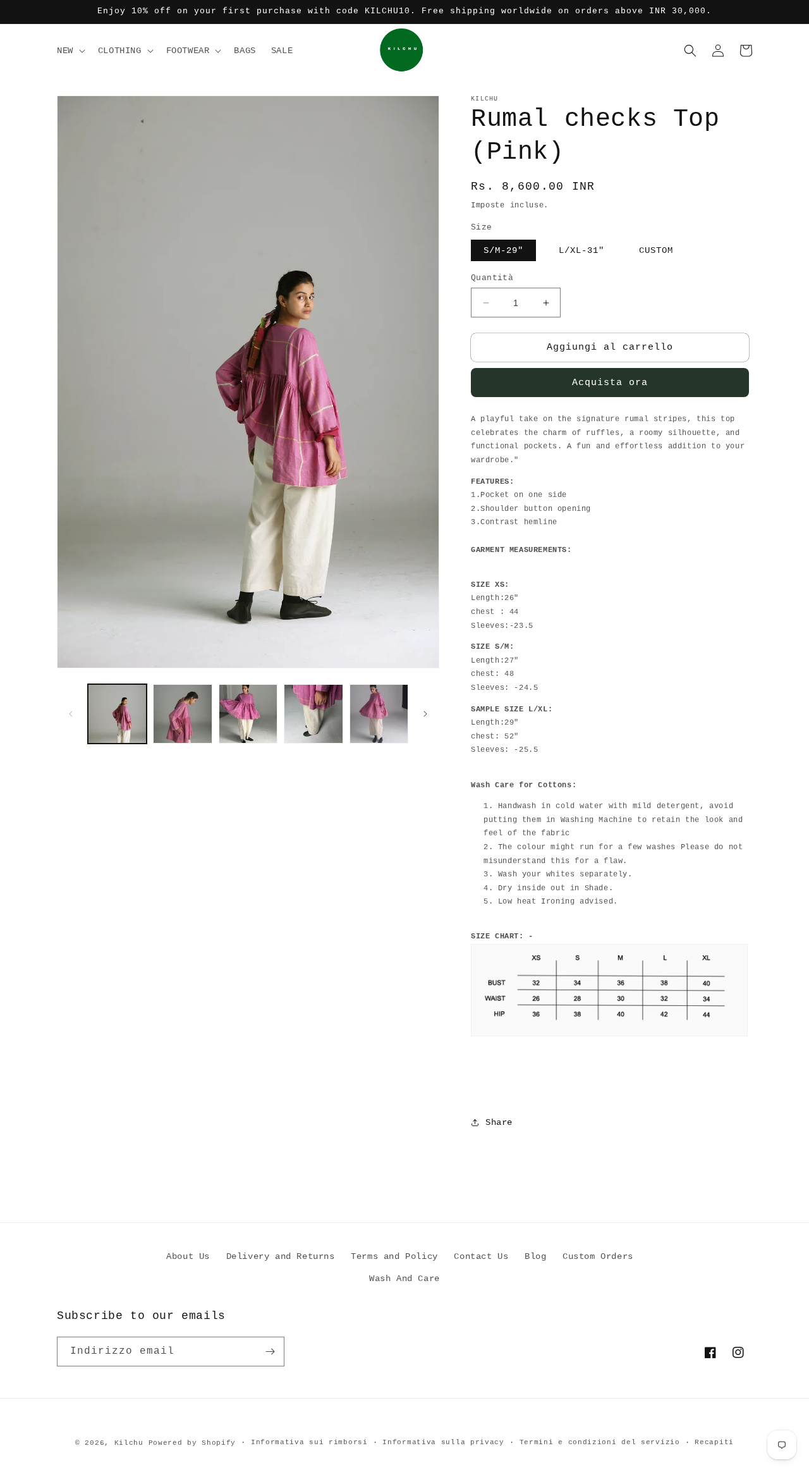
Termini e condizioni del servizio (600, 1442)
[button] (69, 50)
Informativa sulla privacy (443, 1442)
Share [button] (499, 1122)
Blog (535, 1256)
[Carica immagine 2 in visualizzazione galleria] (182, 713)
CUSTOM (656, 250)
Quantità (492, 278)
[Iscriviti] (270, 1351)
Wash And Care (404, 1278)
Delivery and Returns (280, 1256)
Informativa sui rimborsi (309, 1442)
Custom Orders (598, 1256)
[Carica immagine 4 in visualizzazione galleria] (313, 713)
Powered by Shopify (192, 1443)
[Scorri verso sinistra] (71, 714)
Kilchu (128, 1443)
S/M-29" (503, 250)
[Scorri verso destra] (425, 714)
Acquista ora (610, 382)
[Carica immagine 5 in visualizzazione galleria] (379, 713)
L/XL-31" (581, 250)
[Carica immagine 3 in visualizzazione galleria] (248, 713)
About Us (188, 1256)
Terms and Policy (394, 1256)
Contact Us (481, 1256)
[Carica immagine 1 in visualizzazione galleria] (117, 713)
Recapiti (714, 1442)
